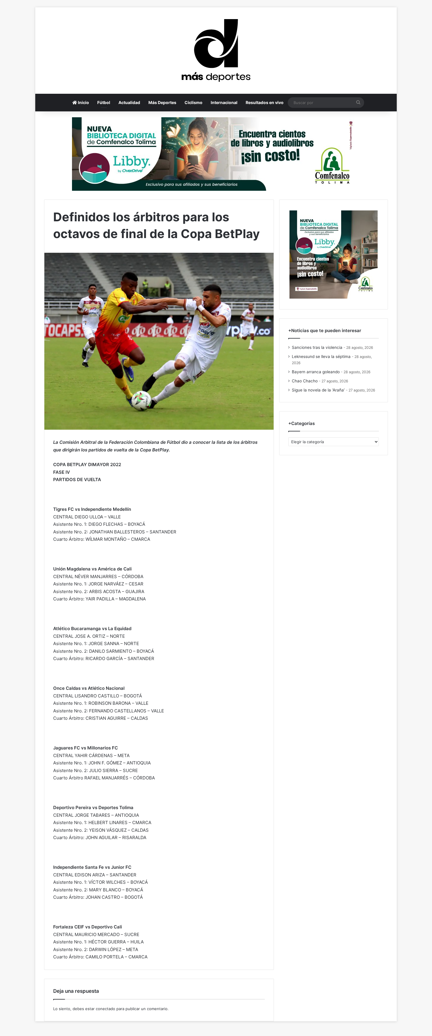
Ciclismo (193, 102)
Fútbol (103, 102)
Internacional (224, 102)
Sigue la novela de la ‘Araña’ (318, 390)
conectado (105, 1008)
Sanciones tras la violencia (317, 347)
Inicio (83, 102)
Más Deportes (162, 102)
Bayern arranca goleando (316, 371)
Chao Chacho (305, 381)
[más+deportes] (216, 50)
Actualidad (129, 102)
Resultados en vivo (265, 102)
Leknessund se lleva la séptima (321, 356)
